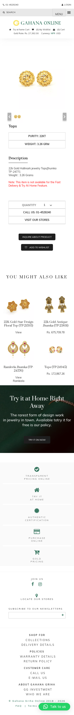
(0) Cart (61, 29)
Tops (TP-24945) (55, 367)
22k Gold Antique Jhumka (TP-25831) (55, 324)
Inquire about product (37, 236)
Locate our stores (37, 599)
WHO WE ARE (38, 694)
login (67, 4)
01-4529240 (12, 4)
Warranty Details (38, 656)
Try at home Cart (21, 29)
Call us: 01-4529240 (37, 212)
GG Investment (38, 689)
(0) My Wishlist (43, 29)
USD (58, 33)
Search (10, 12)
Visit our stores (37, 220)
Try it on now (37, 439)
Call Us (38, 673)
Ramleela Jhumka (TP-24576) (18, 369)
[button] (54, 706)
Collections (38, 640)
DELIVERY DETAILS (38, 645)
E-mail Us (38, 678)
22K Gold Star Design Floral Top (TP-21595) (18, 324)
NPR (53, 33)
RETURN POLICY (38, 661)
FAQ (19, 705)
